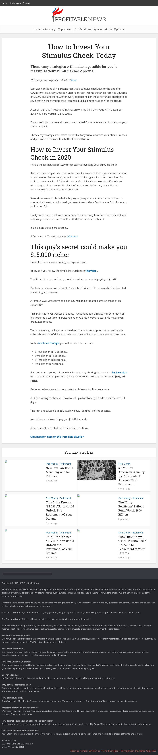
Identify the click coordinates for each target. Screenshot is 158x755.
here (73, 80)
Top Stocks (65, 29)
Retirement (65, 463)
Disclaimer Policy (143, 750)
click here (72, 236)
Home (4, 3)
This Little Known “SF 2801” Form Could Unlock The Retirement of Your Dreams (60, 510)
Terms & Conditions (110, 750)
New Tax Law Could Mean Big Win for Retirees (59, 472)
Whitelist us (94, 750)
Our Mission (15, 3)
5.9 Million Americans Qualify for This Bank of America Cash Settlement (131, 476)
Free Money (52, 463)
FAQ (154, 750)
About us (75, 750)
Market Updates (114, 29)
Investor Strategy (44, 29)
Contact (26, 3)
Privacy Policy (127, 750)
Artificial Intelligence (88, 29)
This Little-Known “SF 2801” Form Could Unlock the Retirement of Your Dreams (60, 545)
